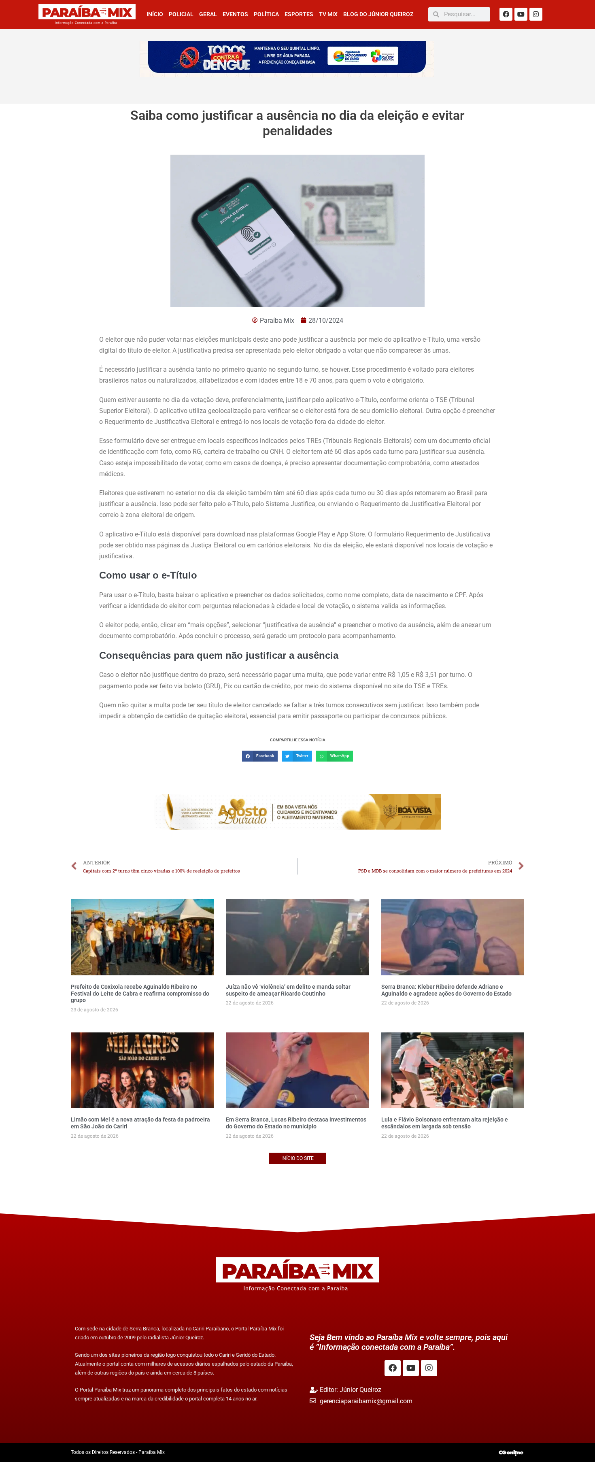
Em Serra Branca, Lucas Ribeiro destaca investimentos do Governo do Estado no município (296, 1123)
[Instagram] (535, 14)
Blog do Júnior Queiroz (378, 14)
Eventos (235, 14)
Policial (181, 14)
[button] (260, 756)
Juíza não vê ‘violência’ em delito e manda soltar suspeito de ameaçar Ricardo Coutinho (288, 990)
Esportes (299, 14)
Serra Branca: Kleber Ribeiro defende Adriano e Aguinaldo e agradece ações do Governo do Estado (446, 990)
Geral (208, 14)
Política (266, 14)
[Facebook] (505, 14)
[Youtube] (520, 14)
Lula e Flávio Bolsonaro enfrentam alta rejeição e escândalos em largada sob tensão (444, 1123)
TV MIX (328, 14)
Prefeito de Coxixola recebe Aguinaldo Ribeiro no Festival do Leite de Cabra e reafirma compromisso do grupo (140, 993)
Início (155, 14)
